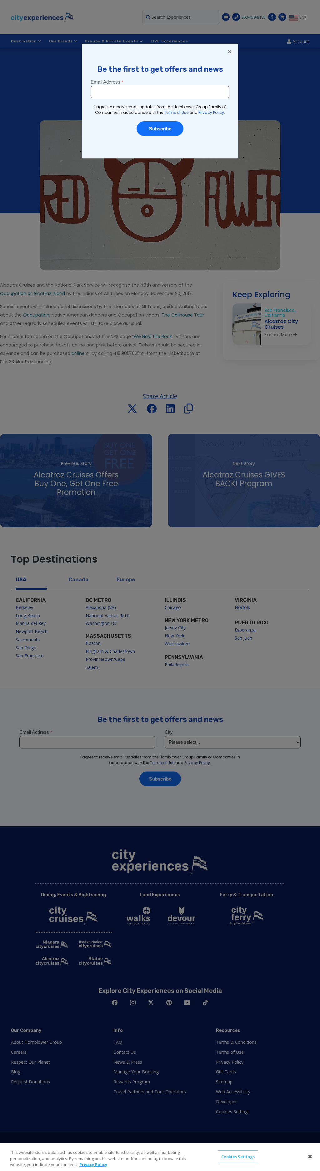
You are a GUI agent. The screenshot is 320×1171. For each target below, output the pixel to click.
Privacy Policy (93, 1164)
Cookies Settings (238, 1156)
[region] (160, 1157)
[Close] (310, 1156)
